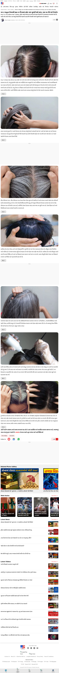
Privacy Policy (40, 656)
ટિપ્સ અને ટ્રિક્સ (4, 435)
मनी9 (35, 1)
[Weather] (48, 3)
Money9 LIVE (35, 664)
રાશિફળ (30, 6)
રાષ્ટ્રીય (40, 6)
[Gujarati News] (2, 3)
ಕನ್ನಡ (10, 1)
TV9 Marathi (14, 661)
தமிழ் (28, 1)
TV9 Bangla (33, 661)
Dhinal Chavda (7, 20)
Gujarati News (4, 9)
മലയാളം (31, 1)
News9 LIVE (28, 664)
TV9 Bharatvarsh (6, 661)
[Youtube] (9, 439)
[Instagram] (34, 648)
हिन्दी (2, 1)
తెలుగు (14, 1)
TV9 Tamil (46, 661)
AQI (51, 3)
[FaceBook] (28, 648)
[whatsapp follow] (18, 439)
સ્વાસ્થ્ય (17, 432)
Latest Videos (6, 561)
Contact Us (7, 656)
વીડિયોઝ (21, 6)
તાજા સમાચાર (6, 6)
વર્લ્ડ (43, 6)
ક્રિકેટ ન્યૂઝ (12, 6)
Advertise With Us (20, 656)
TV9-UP (38, 1)
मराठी (18, 1)
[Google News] (13, 439)
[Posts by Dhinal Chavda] (2, 20)
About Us (13, 656)
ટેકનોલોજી (35, 6)
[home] (1, 6)
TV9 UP (22, 664)
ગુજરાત (16, 6)
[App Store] (33, 654)
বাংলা (21, 1)
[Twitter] (31, 648)
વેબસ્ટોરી (51, 6)
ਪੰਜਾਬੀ (24, 1)
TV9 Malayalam (52, 661)
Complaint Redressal (31, 656)
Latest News (5, 519)
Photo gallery (11, 9)
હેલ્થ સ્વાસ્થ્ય (12, 435)
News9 (5, 1)
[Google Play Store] (24, 653)
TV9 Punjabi (40, 661)
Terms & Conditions (49, 656)
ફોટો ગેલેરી (26, 6)
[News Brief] (43, 3)
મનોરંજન (56, 6)
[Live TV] (53, 3)
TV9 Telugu (20, 661)
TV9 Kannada (27, 661)
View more (54, 495)
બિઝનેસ (47, 6)
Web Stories (5, 495)
